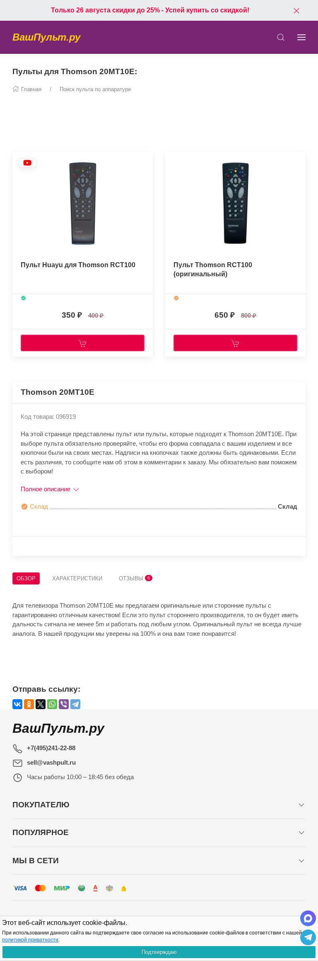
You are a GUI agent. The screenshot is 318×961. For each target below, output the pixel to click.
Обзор (26, 578)
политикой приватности (30, 940)
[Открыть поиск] (280, 37)
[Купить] (83, 343)
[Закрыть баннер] (296, 10)
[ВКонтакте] (17, 704)
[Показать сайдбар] (301, 37)
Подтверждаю (159, 952)
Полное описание (46, 489)
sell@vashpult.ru (51, 762)
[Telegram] (75, 704)
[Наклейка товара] (27, 165)
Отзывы (134, 578)
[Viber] (64, 704)
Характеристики (77, 578)
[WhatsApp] (52, 704)
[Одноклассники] (29, 704)
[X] (41, 704)
